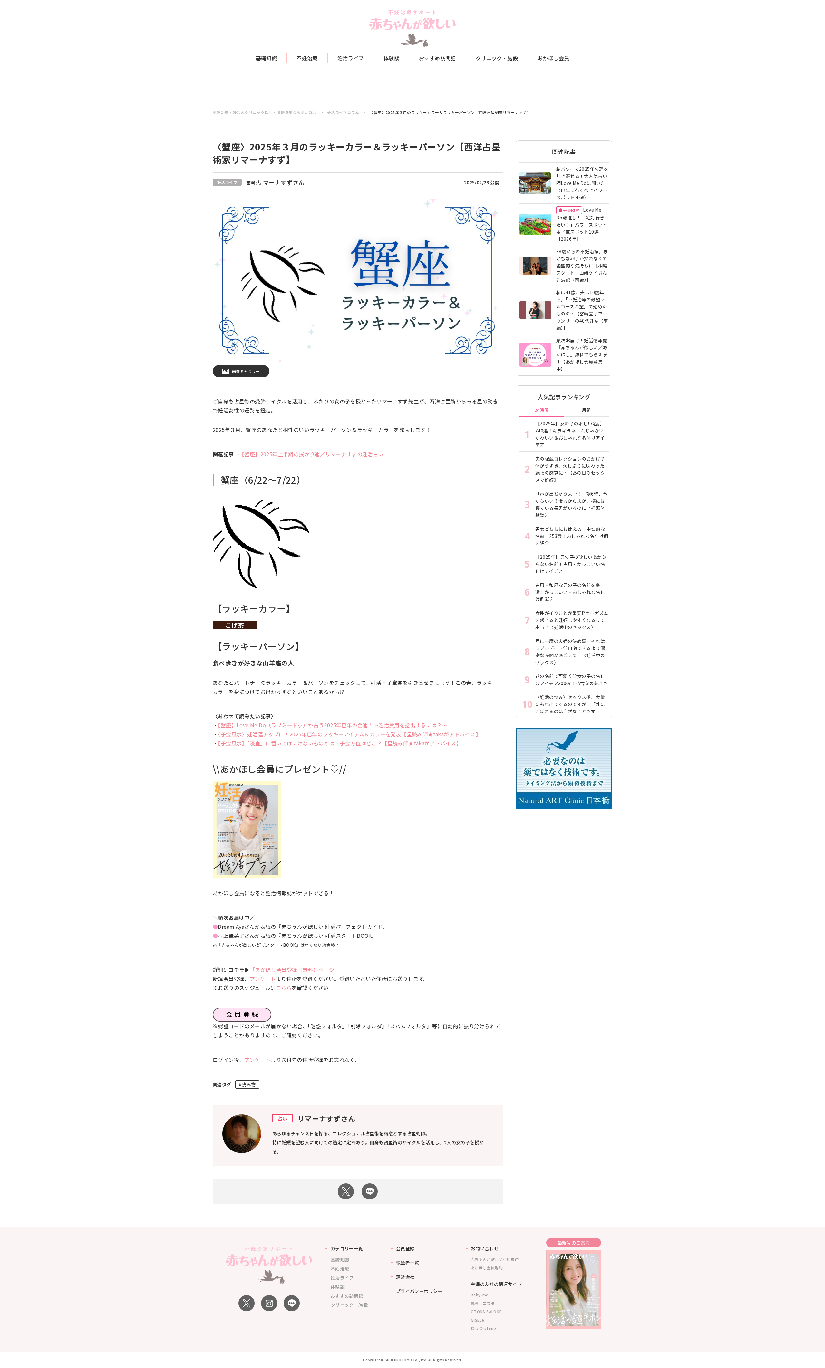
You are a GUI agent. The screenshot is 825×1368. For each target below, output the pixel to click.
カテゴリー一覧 (347, 1248)
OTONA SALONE (486, 1311)
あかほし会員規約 (487, 1267)
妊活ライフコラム (343, 112)
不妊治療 (307, 58)
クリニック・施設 (497, 58)
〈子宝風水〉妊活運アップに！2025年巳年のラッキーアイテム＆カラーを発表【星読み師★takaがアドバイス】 (349, 734)
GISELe (477, 1320)
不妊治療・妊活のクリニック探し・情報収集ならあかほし (264, 112)
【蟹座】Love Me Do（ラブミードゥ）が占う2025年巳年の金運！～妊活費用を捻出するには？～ (332, 725)
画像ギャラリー (246, 371)
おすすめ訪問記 (437, 58)
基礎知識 (266, 58)
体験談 (391, 58)
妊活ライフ (350, 58)
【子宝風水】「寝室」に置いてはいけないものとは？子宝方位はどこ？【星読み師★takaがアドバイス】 (339, 743)
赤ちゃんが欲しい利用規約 (495, 1259)
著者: (275, 183)
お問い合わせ (485, 1248)
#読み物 (247, 1084)
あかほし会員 (553, 58)
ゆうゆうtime (483, 1328)
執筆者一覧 (407, 1262)
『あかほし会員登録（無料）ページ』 (295, 970)
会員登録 (405, 1248)
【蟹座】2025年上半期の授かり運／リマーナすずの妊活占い (311, 454)
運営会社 (405, 1277)
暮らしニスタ (483, 1303)
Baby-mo (480, 1294)
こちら (284, 988)
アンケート (263, 979)
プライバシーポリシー (419, 1291)
